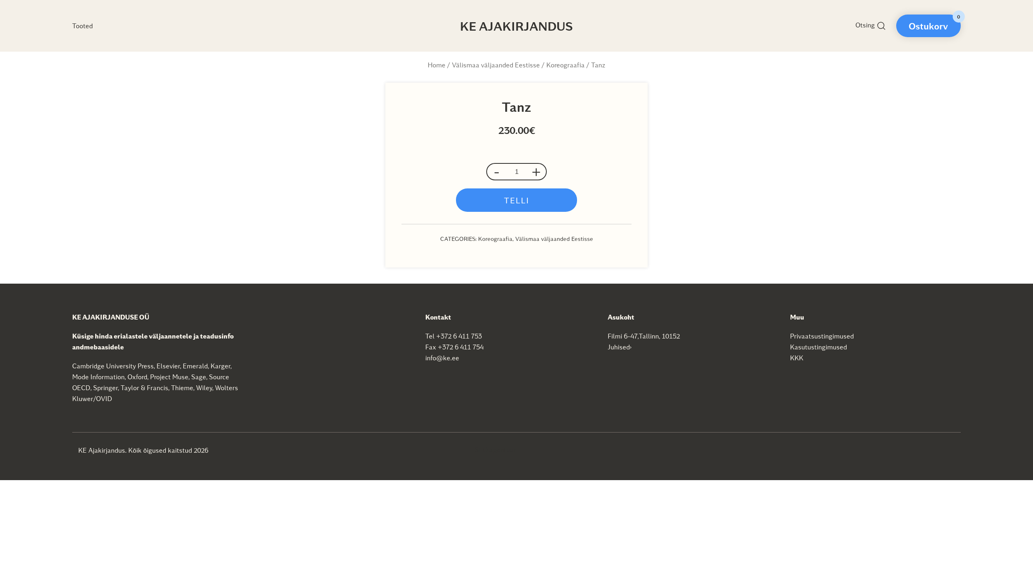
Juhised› (620, 347)
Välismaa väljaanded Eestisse (496, 65)
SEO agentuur (495, 450)
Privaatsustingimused (822, 336)
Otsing (865, 25)
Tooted (82, 25)
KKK (796, 358)
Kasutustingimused (818, 347)
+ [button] (536, 172)
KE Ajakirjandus (516, 26)
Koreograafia (565, 65)
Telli (516, 200)
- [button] (496, 172)
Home (436, 65)
